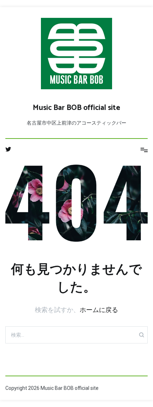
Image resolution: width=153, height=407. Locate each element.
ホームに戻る (99, 309)
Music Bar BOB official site (76, 108)
